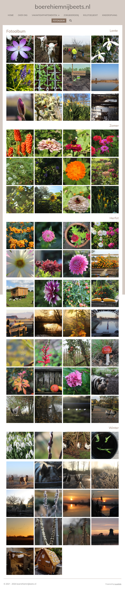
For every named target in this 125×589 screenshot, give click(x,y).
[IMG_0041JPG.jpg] (48, 323)
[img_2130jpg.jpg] (48, 235)
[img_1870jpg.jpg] (20, 293)
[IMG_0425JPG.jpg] (76, 475)
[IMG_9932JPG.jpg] (20, 409)
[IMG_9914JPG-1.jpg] (20, 353)
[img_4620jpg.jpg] (105, 171)
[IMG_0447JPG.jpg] (20, 475)
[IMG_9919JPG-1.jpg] (48, 353)
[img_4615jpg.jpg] (76, 171)
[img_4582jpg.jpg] (48, 143)
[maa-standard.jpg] (105, 77)
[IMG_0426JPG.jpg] (48, 475)
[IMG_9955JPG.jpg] (76, 409)
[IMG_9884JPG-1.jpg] (105, 353)
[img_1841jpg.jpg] (76, 293)
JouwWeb (118, 584)
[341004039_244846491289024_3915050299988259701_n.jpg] (20, 77)
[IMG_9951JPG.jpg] (105, 409)
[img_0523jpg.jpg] (105, 445)
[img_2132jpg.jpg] (76, 235)
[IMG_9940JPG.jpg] (48, 409)
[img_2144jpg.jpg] (105, 264)
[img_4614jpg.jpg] (20, 171)
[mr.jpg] (105, 107)
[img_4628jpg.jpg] (48, 200)
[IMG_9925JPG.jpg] (76, 381)
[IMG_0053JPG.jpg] (105, 323)
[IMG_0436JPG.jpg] (48, 503)
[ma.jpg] (76, 107)
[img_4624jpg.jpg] (20, 200)
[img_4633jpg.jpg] (48, 171)
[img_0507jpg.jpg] (20, 445)
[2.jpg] (48, 107)
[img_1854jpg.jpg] (48, 293)
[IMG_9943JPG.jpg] (48, 381)
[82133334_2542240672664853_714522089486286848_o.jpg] (48, 531)
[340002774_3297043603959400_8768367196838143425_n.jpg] (48, 49)
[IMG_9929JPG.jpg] (105, 381)
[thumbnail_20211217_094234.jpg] (20, 561)
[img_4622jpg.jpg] (105, 200)
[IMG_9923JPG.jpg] (20, 381)
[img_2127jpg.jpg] (20, 235)
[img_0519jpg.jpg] (76, 445)
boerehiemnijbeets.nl (62, 6)
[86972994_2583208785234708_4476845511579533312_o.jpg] (105, 531)
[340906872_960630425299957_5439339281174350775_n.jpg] (48, 77)
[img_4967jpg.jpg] (20, 531)
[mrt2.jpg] (20, 107)
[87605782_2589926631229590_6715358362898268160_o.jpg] (76, 531)
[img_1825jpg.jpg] (105, 293)
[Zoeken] (70, 20)
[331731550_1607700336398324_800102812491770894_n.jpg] (76, 49)
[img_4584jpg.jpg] (76, 200)
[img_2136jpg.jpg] (105, 235)
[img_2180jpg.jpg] (76, 264)
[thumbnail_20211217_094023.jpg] (48, 561)
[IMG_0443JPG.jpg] (105, 475)
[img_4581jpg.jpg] (20, 143)
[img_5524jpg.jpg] (105, 503)
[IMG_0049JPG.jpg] (76, 323)
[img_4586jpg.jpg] (76, 143)
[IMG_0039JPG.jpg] (20, 323)
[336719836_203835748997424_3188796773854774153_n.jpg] (20, 49)
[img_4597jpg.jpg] (105, 143)
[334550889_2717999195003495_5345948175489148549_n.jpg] (105, 49)
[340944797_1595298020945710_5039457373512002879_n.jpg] (76, 77)
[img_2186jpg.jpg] (20, 264)
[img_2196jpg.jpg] (48, 264)
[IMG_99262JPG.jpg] (76, 353)
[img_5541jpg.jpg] (76, 503)
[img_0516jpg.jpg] (48, 445)
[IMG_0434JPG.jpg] (20, 503)
